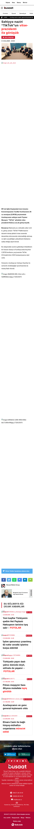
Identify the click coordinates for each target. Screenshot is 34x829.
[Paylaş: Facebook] (3, 580)
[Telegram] (10, 754)
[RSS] (26, 761)
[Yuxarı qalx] (28, 823)
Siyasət (14, 13)
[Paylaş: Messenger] (19, 580)
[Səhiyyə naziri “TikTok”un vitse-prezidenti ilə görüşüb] (17, 51)
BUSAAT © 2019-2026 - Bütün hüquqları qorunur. (17, 814)
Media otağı (17, 821)
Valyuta (8, 2)
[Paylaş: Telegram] (25, 580)
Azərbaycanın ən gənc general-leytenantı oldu (17, 17)
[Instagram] (14, 761)
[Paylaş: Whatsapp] (14, 580)
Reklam (28, 817)
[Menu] (2, 8)
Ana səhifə (7, 817)
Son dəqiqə (9, 37)
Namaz (19, 2)
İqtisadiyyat (22, 13)
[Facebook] (9, 761)
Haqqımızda (15, 817)
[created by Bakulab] (17, 824)
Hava (13, 2)
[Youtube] (23, 761)
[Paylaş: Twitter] (9, 580)
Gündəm (5, 13)
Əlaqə (22, 817)
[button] (30, 580)
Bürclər (25, 2)
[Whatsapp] (24, 754)
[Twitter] (11, 761)
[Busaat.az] (8, 8)
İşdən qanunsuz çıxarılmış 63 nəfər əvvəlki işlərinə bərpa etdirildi (17, 644)
